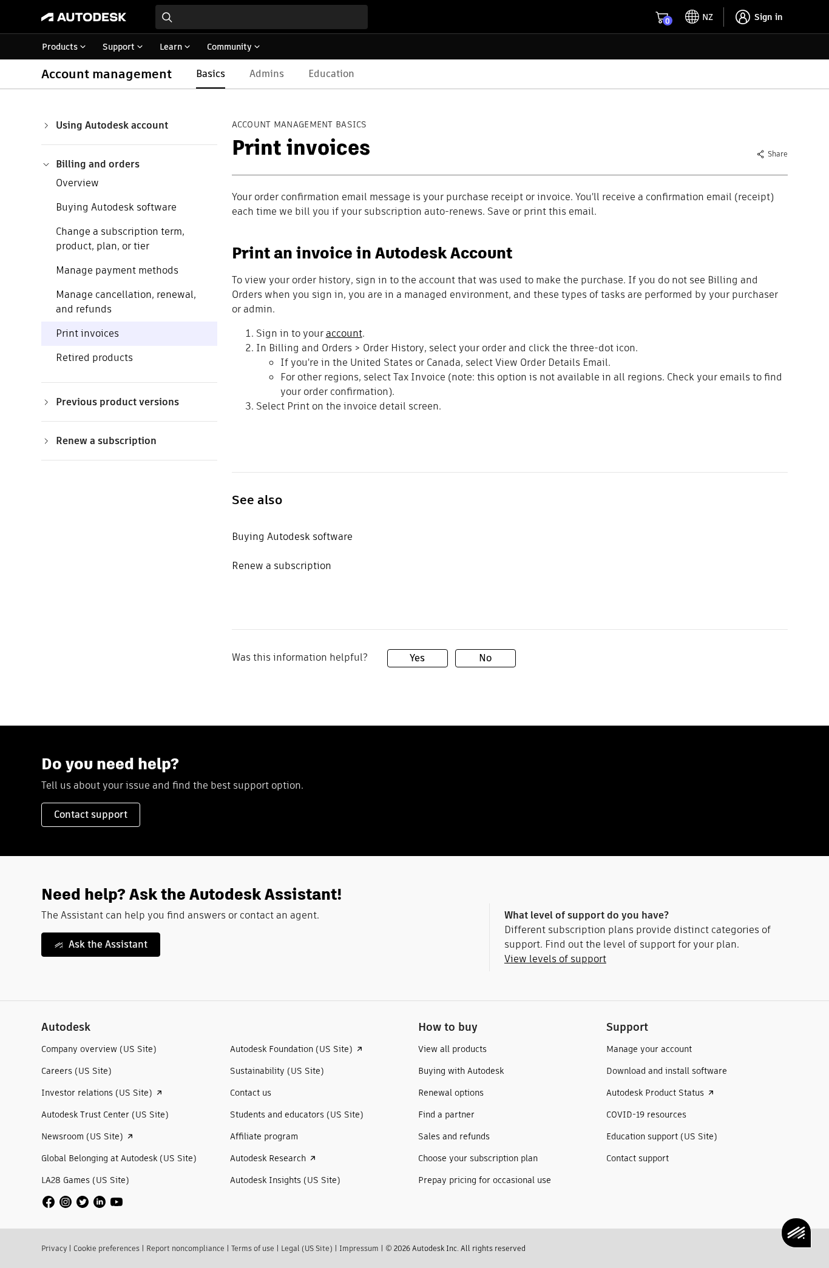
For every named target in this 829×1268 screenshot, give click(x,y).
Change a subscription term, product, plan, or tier (120, 238)
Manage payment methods (117, 270)
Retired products (94, 358)
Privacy (54, 1248)
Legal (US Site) (307, 1248)
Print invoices (87, 333)
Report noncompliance (185, 1248)
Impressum (359, 1248)
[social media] (82, 1202)
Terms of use (252, 1248)
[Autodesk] (83, 17)
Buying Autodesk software (116, 207)
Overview (77, 183)
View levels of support (555, 959)
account (344, 333)
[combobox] (261, 17)
